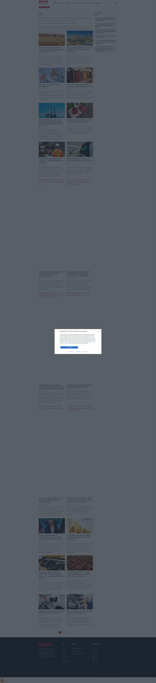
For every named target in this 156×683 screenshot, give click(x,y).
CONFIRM (69, 347)
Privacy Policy (85, 351)
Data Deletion (71, 351)
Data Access (78, 351)
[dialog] (78, 341)
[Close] (99, 331)
